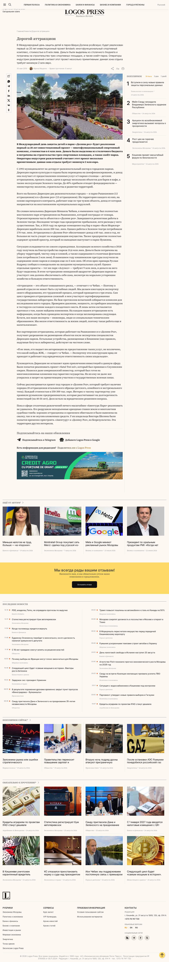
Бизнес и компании (110, 5)
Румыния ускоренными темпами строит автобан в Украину (128, 643)
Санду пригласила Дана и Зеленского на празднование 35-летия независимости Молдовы (43, 702)
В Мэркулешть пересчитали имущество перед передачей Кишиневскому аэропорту (127, 632)
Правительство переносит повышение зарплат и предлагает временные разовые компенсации (62, 761)
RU (126, 928)
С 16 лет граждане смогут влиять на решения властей (38, 650)
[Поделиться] (112, 68)
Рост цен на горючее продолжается (143, 140)
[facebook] (140, 937)
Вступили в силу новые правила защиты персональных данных (147, 83)
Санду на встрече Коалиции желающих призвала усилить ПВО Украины (129, 675)
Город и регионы (135, 5)
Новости (27, 31)
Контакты (131, 907)
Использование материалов (89, 916)
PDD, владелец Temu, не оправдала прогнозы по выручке (40, 610)
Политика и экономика (58, 5)
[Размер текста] (117, 68)
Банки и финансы (85, 5)
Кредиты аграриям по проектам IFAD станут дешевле (125, 704)
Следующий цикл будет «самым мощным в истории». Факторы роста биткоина (43, 669)
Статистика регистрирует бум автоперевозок (34, 619)
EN (131, 928)
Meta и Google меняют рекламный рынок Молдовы (102, 543)
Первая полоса (32, 5)
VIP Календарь (50, 916)
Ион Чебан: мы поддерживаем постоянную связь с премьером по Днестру (104, 873)
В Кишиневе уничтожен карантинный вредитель (16, 873)
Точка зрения (9, 944)
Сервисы (48, 907)
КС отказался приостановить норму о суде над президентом (62, 873)
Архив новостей (50, 921)
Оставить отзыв (84, 584)
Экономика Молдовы (12, 912)
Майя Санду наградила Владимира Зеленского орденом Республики (149, 104)
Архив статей (49, 925)
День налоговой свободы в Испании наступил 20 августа (127, 652)
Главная (20, 31)
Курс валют (48, 912)
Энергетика (8, 939)
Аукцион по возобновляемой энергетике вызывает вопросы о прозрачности (149, 123)
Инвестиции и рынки (12, 930)
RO (136, 928)
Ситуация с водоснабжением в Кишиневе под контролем (127, 685)
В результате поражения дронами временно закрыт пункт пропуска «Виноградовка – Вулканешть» (45, 690)
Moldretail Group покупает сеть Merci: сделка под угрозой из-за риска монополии (61, 544)
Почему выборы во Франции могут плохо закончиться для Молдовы (45, 659)
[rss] (127, 937)
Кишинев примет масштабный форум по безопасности (147, 156)
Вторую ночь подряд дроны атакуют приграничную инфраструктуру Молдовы (102, 761)
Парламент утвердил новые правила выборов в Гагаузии (126, 695)
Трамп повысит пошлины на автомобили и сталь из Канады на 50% (132, 610)
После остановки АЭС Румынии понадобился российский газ (145, 761)
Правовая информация (91, 907)
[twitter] (147, 937)
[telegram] (134, 937)
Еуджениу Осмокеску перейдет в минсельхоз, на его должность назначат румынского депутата (43, 639)
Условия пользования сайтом (90, 912)
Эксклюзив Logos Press (13, 948)
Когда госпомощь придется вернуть (29, 628)
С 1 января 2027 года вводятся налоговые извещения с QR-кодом (145, 824)
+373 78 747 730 (132, 919)
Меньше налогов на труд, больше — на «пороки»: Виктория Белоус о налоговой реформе (20, 544)
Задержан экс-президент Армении (29, 680)
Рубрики (8, 907)
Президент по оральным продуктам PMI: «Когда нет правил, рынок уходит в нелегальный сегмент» (142, 544)
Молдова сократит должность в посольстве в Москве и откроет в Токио (131, 620)
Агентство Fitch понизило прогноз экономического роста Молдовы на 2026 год (132, 663)
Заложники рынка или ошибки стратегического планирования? (20, 761)
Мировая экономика (12, 934)
